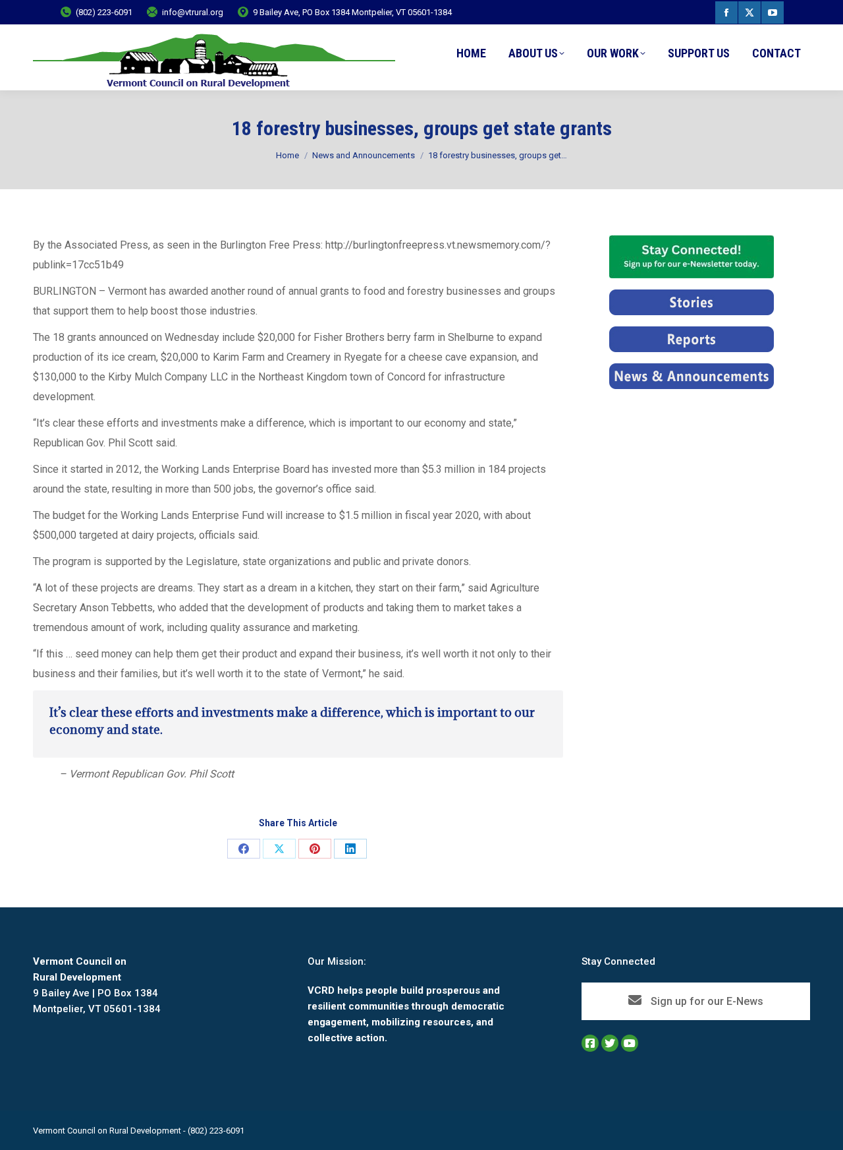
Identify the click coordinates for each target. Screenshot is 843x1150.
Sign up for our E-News (705, 1001)
